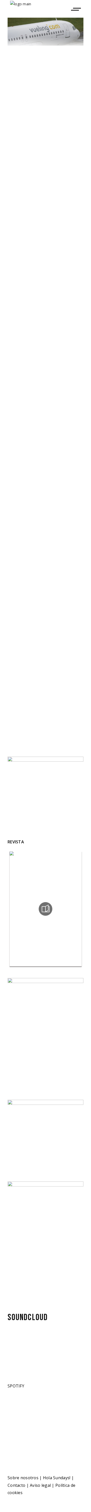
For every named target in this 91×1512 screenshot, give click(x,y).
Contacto (16, 1485)
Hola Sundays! (57, 1477)
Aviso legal (40, 1485)
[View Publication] (45, 908)
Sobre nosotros (23, 1477)
